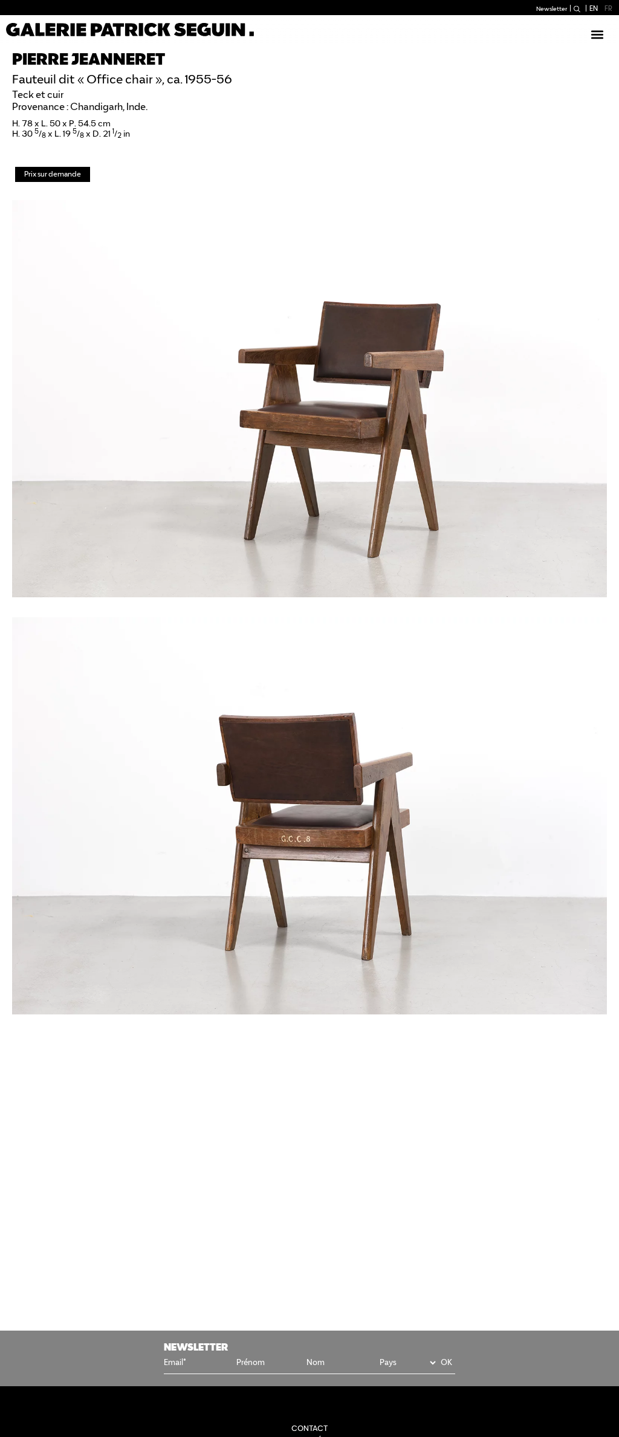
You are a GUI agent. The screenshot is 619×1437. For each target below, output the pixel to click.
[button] (597, 34)
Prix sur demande (52, 173)
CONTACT (309, 1428)
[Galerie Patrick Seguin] (130, 29)
